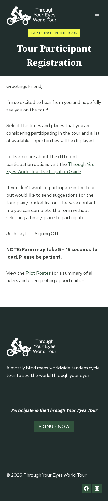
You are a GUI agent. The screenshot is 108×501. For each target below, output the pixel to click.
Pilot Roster (38, 273)
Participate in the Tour (54, 32)
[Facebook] (86, 488)
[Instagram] (97, 488)
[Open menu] (97, 14)
